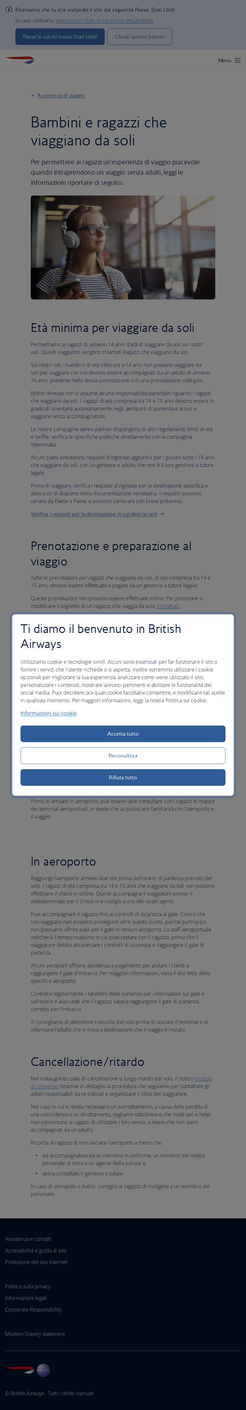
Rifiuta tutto (123, 777)
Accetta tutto (123, 734)
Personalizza (123, 755)
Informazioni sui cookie (48, 713)
